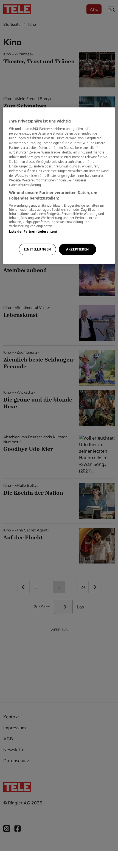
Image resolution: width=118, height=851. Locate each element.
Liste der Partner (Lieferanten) (33, 231)
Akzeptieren (77, 249)
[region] (59, 185)
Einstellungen (37, 249)
